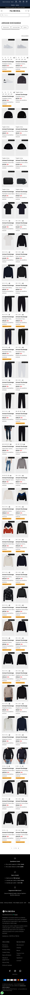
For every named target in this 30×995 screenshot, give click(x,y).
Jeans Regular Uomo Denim (8, 480)
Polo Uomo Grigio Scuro (21, 288)
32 (22, 444)
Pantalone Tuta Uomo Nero (6, 319)
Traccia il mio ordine (20, 954)
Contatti (19, 960)
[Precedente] (0, 7)
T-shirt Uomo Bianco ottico (8, 256)
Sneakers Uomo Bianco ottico (6, 64)
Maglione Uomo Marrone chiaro (20, 480)
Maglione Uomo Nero (8, 609)
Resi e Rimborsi (6, 955)
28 (16, 411)
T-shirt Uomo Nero (7, 225)
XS (3, 220)
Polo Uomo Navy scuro (7, 288)
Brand (18, 950)
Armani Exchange (8, 61)
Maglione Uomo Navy (22, 770)
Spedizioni (19, 958)
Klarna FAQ (5, 962)
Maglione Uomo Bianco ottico (6, 511)
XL (7, 766)
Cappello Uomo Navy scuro (8, 131)
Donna (13, 5)
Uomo (17, 5)
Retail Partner (13, 989)
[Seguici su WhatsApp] (20, 971)
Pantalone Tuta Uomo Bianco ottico (21, 384)
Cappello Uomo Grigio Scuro (20, 97)
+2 (27, 57)
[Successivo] (29, 7)
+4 (14, 57)
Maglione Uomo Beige (6, 708)
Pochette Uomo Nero (8, 194)
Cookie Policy (6, 952)
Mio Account (20, 945)
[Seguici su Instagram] (15, 971)
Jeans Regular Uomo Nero (22, 449)
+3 (14, 92)
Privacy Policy (6, 949)
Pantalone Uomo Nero (20, 416)
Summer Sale (16, 27)
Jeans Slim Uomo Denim (7, 449)
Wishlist (19, 947)
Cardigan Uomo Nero (22, 834)
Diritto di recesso (7, 965)
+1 (9, 314)
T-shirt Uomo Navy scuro (21, 225)
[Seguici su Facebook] (9, 971)
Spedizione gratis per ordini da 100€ (15, 7)
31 (22, 411)
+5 (10, 444)
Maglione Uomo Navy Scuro (8, 544)
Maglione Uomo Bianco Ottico (20, 511)
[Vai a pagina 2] (18, 848)
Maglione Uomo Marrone (6, 642)
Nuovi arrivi (6, 27)
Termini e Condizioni (5, 946)
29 (18, 411)
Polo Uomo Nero (20, 256)
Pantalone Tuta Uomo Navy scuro (7, 352)
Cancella (27, 15)
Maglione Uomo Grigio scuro (20, 544)
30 (20, 411)
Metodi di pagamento (5, 958)
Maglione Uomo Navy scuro (22, 577)
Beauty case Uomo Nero (21, 194)
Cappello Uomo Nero (22, 131)
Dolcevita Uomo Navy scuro (8, 803)
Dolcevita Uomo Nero (22, 803)
